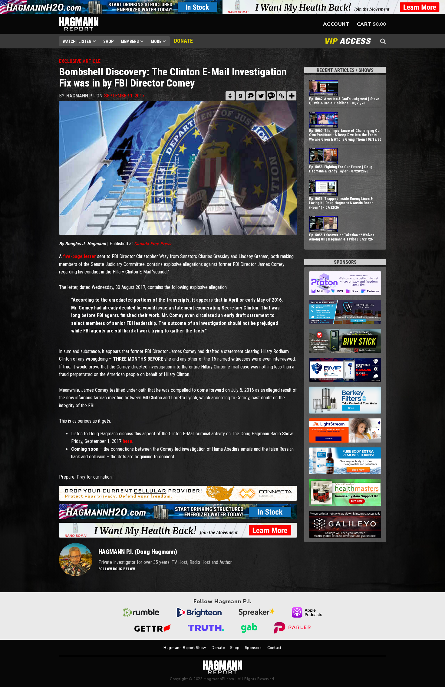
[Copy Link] (281, 95)
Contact (274, 647)
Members (130, 41)
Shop (108, 41)
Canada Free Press (152, 244)
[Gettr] (230, 95)
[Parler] (250, 95)
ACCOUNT (336, 24)
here (127, 441)
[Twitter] (260, 95)
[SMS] (271, 95)
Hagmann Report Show (184, 647)
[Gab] (240, 95)
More (156, 41)
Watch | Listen (77, 41)
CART (364, 24)
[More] (291, 95)
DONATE (183, 41)
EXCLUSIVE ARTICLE (80, 61)
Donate (218, 647)
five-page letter (79, 256)
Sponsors (253, 647)
